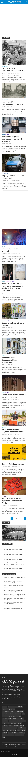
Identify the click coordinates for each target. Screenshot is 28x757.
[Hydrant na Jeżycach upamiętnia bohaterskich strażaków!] (14, 124)
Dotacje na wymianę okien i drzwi (14, 587)
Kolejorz (19, 716)
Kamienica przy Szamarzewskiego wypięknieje (9, 359)
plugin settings (18, 746)
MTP (15, 723)
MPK (11, 723)
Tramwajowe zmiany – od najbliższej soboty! (13, 562)
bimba (15, 706)
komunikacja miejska (7, 718)
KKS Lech (5, 716)
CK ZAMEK (20, 706)
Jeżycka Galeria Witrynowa (13, 464)
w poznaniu (11, 735)
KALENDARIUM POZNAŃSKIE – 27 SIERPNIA (13, 557)
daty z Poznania (11, 709)
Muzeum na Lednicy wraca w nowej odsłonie (13, 571)
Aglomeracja (5, 173)
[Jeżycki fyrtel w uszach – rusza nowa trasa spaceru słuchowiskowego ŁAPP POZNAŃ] (14, 271)
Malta (4, 723)
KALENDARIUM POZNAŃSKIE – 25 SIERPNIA (13, 568)
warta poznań (22, 732)
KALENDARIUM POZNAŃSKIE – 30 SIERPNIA (13, 549)
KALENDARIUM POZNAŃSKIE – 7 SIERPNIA (13, 69)
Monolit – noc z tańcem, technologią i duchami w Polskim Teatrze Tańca (13, 609)
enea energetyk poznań (8, 711)
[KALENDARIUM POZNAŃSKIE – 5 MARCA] (14, 90)
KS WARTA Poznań (13, 720)
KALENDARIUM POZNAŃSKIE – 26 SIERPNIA (13, 559)
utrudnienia (14, 732)
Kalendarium (5, 66)
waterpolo (5, 735)
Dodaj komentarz (15, 73)
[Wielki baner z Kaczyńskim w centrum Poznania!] (14, 382)
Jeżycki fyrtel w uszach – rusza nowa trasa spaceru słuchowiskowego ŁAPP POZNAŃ (12, 287)
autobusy (5, 706)
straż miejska (5, 730)
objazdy (19, 723)
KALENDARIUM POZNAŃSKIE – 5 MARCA (12, 103)
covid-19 (4, 709)
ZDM (22, 735)
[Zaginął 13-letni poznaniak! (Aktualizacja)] (14, 162)
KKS (23, 713)
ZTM (4, 737)
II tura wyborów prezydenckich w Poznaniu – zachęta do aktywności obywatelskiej (14, 595)
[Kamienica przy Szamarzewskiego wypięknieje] (14, 345)
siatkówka (14, 728)
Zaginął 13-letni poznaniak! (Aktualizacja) (13, 176)
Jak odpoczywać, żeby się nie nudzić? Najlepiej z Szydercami (13, 602)
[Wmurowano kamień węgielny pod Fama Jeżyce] (14, 417)
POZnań (7, 134)
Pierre (5, 587)
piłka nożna (5, 725)
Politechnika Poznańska (19, 725)
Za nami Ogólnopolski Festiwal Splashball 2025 (13, 582)
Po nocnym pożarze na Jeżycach (11, 250)
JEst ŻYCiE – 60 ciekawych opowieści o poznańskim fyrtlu (12, 500)
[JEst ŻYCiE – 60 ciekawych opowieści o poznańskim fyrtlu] (14, 485)
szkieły (18, 730)
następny (25, 518)
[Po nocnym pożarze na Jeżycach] (14, 237)
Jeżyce (3, 134)
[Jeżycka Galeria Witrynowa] (14, 452)
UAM (9, 732)
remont (9, 728)
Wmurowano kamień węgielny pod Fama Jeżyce (13, 430)
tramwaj (23, 730)
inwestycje (5, 713)
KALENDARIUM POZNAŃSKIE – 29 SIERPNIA (13, 552)
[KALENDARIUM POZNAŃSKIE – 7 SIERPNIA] (14, 52)
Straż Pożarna (13, 730)
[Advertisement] (14, 19)
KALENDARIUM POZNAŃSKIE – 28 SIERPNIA (13, 554)
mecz (8, 723)
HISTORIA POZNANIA (19, 711)
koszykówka (5, 720)
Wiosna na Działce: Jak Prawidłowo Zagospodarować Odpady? (13, 591)
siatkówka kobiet (21, 728)
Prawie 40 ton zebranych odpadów (18, 606)
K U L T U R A (7, 281)
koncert (14, 718)
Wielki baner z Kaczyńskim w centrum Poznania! (13, 395)
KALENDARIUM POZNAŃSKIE (15, 713)
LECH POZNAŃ (22, 720)
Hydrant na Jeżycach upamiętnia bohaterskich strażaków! (12, 138)
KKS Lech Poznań (12, 716)
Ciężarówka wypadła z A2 (17, 585)
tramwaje (5, 732)
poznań (4, 728)
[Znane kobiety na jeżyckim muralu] (14, 311)
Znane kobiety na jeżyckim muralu (13, 324)
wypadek (17, 735)
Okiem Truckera (7, 585)
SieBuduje (4, 427)
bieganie (10, 706)
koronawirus (20, 718)
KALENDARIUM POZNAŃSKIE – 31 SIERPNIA (14, 532)
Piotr (5, 594)
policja (10, 725)
